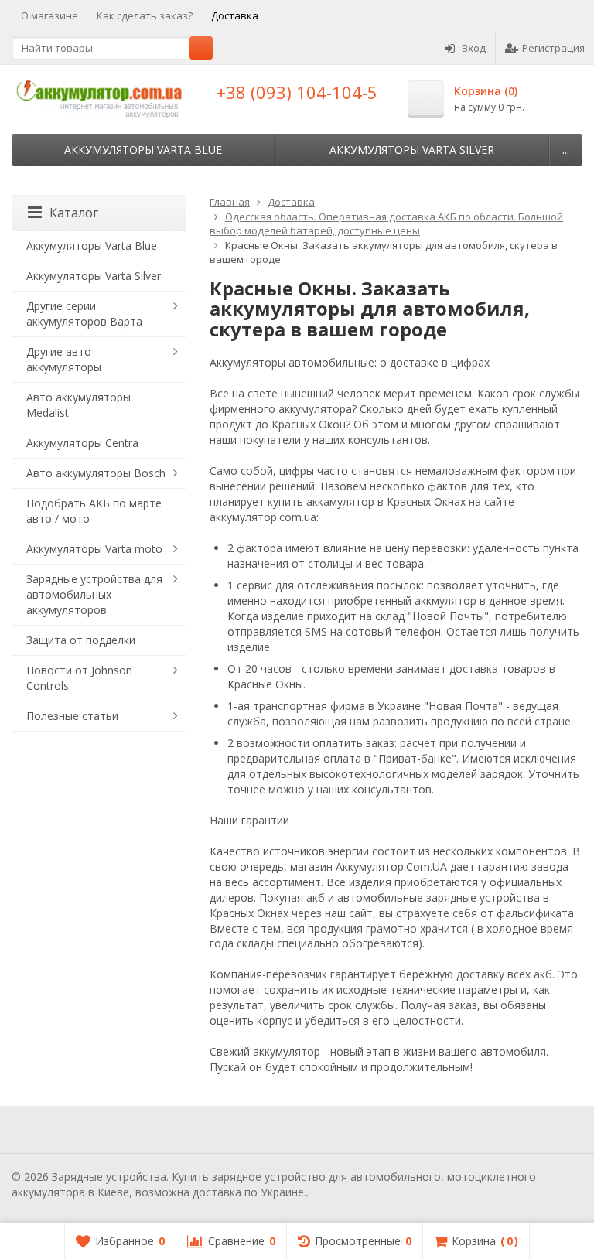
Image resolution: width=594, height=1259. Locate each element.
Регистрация (553, 48)
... (565, 149)
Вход (474, 48)
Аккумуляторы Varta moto (94, 548)
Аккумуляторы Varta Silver (411, 149)
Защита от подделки (80, 640)
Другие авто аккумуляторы (63, 359)
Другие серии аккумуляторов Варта (84, 314)
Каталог (74, 212)
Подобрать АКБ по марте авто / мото (94, 511)
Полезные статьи (72, 715)
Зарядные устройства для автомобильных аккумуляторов (94, 594)
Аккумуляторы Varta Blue (143, 149)
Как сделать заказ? (145, 15)
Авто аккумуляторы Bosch (96, 473)
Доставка (234, 15)
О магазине (49, 15)
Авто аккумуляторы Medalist (78, 405)
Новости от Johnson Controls (79, 678)
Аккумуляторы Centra (82, 442)
